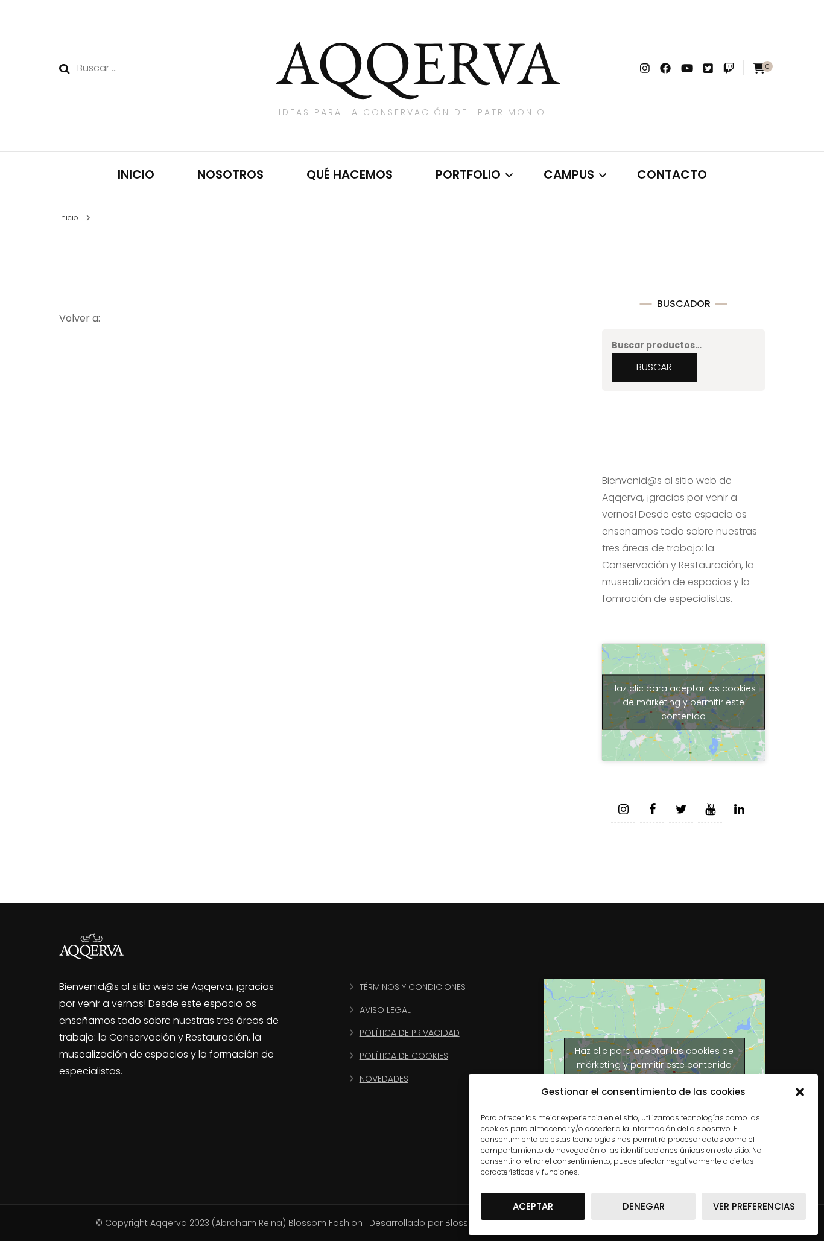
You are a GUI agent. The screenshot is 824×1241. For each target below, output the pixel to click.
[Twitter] (681, 809)
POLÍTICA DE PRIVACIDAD (410, 1033)
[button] (800, 1092)
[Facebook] (652, 809)
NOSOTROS (230, 174)
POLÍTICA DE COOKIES (404, 1056)
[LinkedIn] (739, 809)
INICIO (136, 174)
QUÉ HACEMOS (349, 174)
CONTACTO (672, 174)
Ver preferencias (754, 1206)
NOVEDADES (384, 1079)
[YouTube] (710, 809)
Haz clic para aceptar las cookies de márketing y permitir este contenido (683, 702)
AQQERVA (418, 62)
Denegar (644, 1206)
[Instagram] (623, 809)
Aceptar (533, 1206)
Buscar (654, 367)
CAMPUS (569, 174)
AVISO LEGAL (385, 1010)
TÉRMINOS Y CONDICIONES (413, 987)
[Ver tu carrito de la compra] (759, 68)
